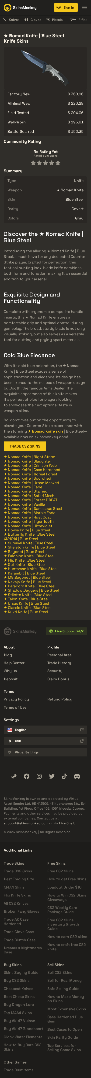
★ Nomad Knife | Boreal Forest (30, 474)
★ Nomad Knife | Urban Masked (31, 482)
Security (55, 670)
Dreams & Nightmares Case (23, 950)
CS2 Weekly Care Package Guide (62, 909)
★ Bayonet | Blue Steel (24, 551)
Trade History (59, 662)
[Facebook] (26, 776)
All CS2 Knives (16, 903)
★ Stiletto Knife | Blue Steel (28, 594)
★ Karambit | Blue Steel (24, 573)
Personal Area (59, 654)
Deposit (11, 679)
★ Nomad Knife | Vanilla (24, 504)
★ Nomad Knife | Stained (25, 491)
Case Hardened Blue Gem (65, 1019)
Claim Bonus (58, 679)
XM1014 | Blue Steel (21, 538)
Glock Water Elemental (23, 1036)
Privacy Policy (16, 699)
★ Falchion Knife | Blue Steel (29, 555)
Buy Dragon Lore (19, 1004)
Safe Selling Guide (63, 988)
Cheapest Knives (18, 988)
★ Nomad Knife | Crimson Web (30, 465)
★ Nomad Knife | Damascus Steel (33, 508)
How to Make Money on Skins (65, 998)
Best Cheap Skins (19, 996)
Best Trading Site (19, 879)
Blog (8, 654)
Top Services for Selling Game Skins (64, 1047)
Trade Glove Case (19, 931)
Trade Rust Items (18, 1069)
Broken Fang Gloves (21, 911)
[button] (66, 7)
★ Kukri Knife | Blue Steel (26, 611)
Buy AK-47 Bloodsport (23, 1028)
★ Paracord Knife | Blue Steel (29, 586)
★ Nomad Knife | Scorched (27, 478)
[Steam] (14, 776)
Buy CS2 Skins (16, 980)
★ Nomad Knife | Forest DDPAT (30, 499)
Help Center (14, 662)
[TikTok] (64, 776)
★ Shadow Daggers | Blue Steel (31, 590)
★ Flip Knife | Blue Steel (24, 560)
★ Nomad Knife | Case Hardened (32, 469)
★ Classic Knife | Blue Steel (27, 607)
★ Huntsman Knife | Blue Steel (30, 568)
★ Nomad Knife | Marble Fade (29, 512)
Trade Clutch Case (19, 939)
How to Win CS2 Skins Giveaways (66, 897)
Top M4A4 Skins (18, 1012)
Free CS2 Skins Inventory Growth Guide (63, 924)
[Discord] (77, 776)
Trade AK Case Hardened (16, 921)
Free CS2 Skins (60, 871)
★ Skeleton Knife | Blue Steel (29, 547)
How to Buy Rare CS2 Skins (23, 1047)
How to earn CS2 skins (67, 936)
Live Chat (66, 823)
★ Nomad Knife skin (45, 431)
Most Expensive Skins (66, 1009)
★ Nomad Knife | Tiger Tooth (29, 521)
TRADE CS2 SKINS (25, 446)
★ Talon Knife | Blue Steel (26, 598)
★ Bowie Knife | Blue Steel (27, 530)
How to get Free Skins (66, 879)
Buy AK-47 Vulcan (19, 1020)
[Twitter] (51, 776)
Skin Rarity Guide (62, 1037)
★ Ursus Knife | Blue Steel (26, 603)
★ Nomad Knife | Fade (23, 487)
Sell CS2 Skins (59, 972)
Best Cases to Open (64, 1029)
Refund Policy (59, 699)
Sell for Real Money (64, 980)
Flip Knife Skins (17, 895)
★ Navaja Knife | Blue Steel (27, 581)
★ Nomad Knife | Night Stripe (29, 456)
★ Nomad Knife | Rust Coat (27, 517)
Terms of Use (15, 707)
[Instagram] (39, 776)
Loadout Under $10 (64, 887)
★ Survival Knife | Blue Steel (28, 543)
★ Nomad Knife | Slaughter (27, 461)
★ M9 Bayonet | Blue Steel (27, 577)
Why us (10, 670)
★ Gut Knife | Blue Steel (25, 564)
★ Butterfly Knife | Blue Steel (29, 534)
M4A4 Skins (14, 887)
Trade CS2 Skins (18, 871)
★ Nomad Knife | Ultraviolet (28, 525)
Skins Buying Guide (21, 972)
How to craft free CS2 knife (66, 946)
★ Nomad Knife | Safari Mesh (29, 495)
